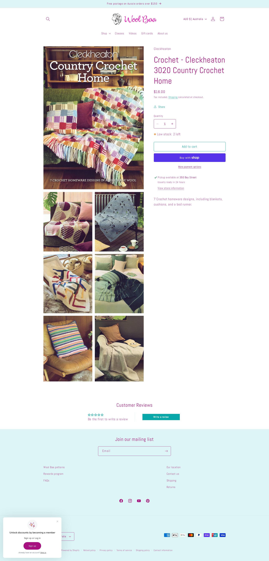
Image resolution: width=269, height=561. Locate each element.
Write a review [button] (161, 417)
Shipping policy (143, 550)
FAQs (46, 480)
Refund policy (89, 550)
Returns (171, 487)
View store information (171, 188)
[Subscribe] (166, 451)
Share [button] (161, 107)
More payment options (189, 166)
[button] (47, 19)
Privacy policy (106, 550)
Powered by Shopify (70, 550)
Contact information (163, 550)
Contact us (173, 474)
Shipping (172, 97)
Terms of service (124, 550)
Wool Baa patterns (54, 467)
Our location (174, 467)
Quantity (158, 116)
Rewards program (53, 474)
